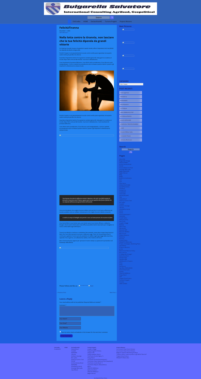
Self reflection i (63, 32)
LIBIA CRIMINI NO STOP (126, 112)
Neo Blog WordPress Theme (100, 378)
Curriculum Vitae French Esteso (125, 349)
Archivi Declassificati (125, 164)
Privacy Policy (123, 240)
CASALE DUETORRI (124, 185)
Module (121, 225)
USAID (122, 128)
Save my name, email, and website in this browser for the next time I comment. (84, 332)
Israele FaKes (123, 218)
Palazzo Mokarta (124, 235)
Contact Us (122, 190)
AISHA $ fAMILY (123, 162)
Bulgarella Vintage (124, 161)
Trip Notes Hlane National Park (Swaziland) (100, 361)
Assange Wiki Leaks (125, 169)
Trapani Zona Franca (125, 278)
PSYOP (121, 166)
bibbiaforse (123, 97)
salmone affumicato (126, 140)
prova (121, 249)
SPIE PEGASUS (124, 104)
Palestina (122, 237)
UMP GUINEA (123, 283)
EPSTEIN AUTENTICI (126, 116)
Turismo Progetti (111, 21)
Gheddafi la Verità (124, 209)
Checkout (122, 188)
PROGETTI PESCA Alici (125, 242)
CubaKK (121, 204)
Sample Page (123, 258)
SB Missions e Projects (126, 261)
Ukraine (121, 207)
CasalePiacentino (124, 187)
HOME (85, 21)
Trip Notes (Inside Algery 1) (95, 356)
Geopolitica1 (123, 199)
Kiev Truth (122, 221)
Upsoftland (122, 245)
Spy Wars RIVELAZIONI (125, 268)
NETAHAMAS (123, 100)
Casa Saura (122, 183)
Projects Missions (126, 21)
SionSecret (122, 266)
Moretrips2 (122, 228)
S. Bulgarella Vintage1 (125, 254)
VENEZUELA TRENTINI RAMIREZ (129, 124)
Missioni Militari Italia (126, 132)
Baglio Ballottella (124, 171)
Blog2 (121, 176)
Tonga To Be (90, 352)
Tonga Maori (123, 275)
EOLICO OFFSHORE (125, 120)
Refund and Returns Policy (127, 251)
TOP (120, 277)
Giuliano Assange (124, 206)
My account (122, 233)
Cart (120, 180)
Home (121, 211)
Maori (89, 366)
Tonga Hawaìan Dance (93, 354)
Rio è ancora (123, 252)
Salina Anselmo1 (124, 256)
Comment (62, 305)
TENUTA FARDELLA (124, 273)
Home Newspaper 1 (125, 214)
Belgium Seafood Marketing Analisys (127, 352)
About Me (122, 159)
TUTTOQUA (123, 108)
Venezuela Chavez (125, 136)
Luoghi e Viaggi (123, 223)
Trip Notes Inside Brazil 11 (95, 363)
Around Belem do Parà (126, 168)
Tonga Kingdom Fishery (94, 351)
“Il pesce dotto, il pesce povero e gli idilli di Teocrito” (131, 354)
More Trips (122, 226)
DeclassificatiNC (96, 21)
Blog (120, 175)
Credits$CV (122, 192)
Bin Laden (122, 202)
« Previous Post (61, 292)
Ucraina (121, 282)
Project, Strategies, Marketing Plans (129, 244)
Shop (120, 263)
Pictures (121, 239)
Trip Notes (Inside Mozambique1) (97, 359)
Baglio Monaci (123, 173)
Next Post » (113, 292)
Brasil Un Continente (125, 178)
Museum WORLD (124, 232)
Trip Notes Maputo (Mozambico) (97, 365)
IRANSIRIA (122, 216)
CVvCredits (76, 21)
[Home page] (69, 21)
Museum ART (123, 230)
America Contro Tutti (125, 200)
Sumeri (121, 271)
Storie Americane (124, 270)
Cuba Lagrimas (124, 93)
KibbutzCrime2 (123, 220)
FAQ (120, 197)
